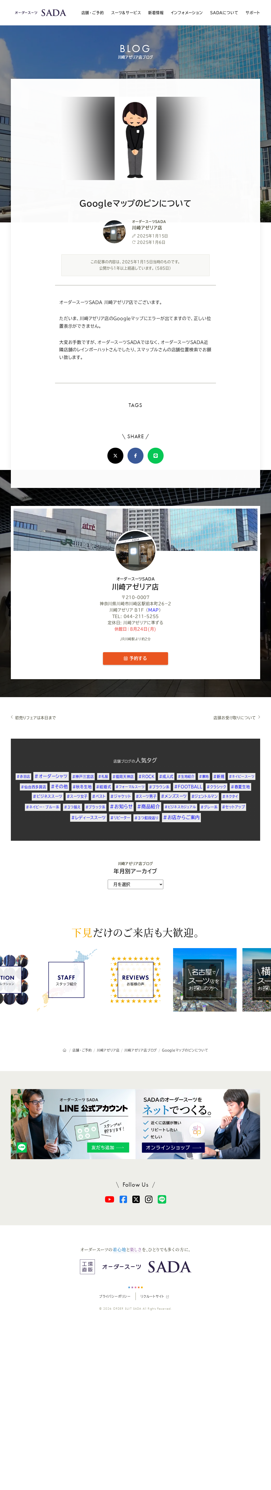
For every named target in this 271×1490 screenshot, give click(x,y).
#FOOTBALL (188, 787)
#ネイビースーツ (241, 776)
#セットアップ (233, 807)
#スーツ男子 (146, 796)
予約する (137, 658)
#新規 (218, 776)
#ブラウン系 (159, 787)
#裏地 (204, 776)
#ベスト (99, 796)
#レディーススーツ (88, 818)
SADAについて (224, 13)
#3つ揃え (72, 807)
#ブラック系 (95, 807)
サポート (253, 13)
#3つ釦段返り (146, 818)
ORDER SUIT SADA (127, 1308)
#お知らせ (121, 806)
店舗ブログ (123, 761)
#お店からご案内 (181, 817)
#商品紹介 (148, 806)
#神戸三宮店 (83, 776)
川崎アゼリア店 (135, 583)
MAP (153, 610)
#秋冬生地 (82, 787)
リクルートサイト (152, 1296)
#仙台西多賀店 (33, 787)
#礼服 (103, 776)
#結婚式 (103, 787)
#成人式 (166, 776)
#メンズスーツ (174, 796)
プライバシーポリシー (115, 1296)
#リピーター (120, 818)
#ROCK (146, 776)
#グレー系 (209, 807)
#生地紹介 (186, 776)
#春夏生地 (240, 787)
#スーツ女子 (77, 796)
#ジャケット (120, 796)
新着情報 (156, 13)
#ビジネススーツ (47, 796)
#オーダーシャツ (50, 776)
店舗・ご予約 (93, 13)
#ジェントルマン (204, 796)
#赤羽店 (23, 776)
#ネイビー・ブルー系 (43, 807)
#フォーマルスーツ (130, 786)
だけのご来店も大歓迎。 (135, 932)
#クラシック (216, 787)
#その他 (59, 786)
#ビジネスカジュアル (180, 806)
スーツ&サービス (126, 13)
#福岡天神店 (123, 776)
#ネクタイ (230, 796)
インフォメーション (187, 13)
